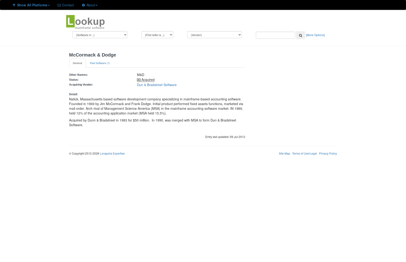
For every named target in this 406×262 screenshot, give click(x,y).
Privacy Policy (328, 153)
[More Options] (315, 35)
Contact (67, 5)
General (77, 63)
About (90, 5)
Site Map (284, 153)
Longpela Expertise (112, 153)
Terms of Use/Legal (304, 153)
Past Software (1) (100, 63)
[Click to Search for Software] (300, 35)
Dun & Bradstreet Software (157, 84)
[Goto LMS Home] (85, 21)
